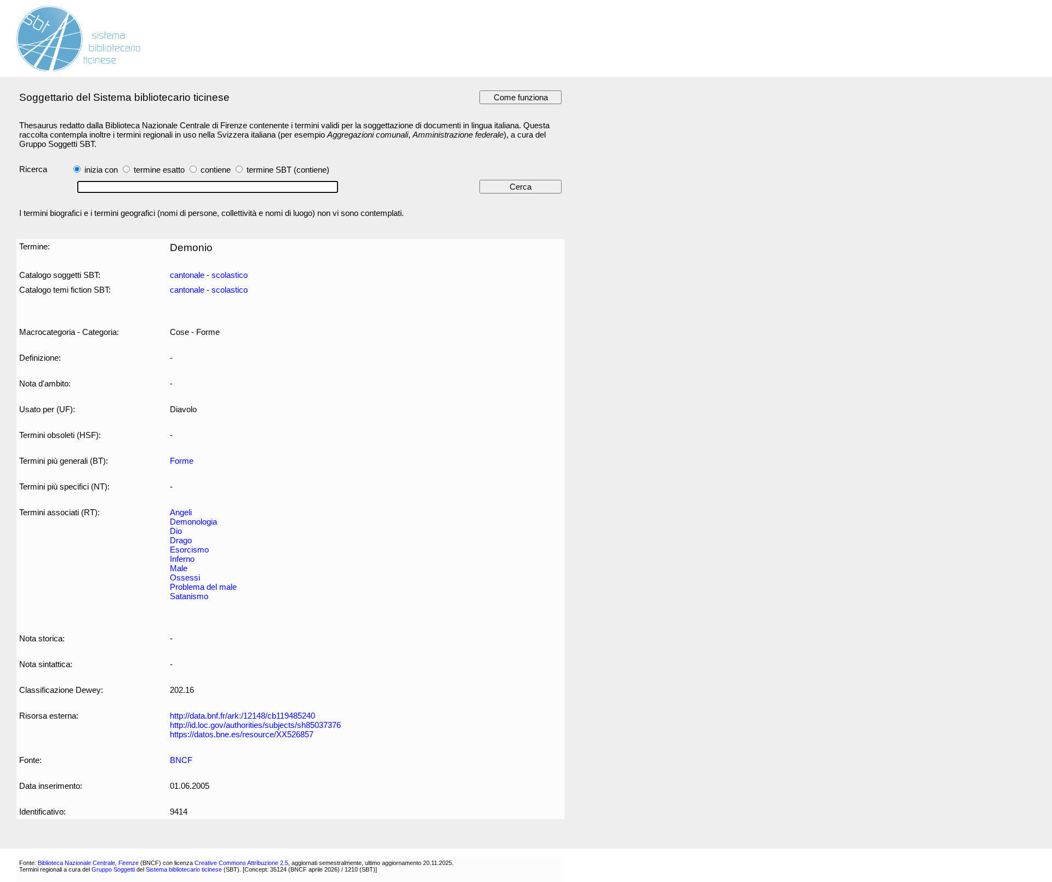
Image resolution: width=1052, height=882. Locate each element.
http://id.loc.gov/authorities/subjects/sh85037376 (255, 725)
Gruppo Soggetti (113, 869)
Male (178, 568)
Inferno (182, 559)
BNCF (181, 760)
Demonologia (193, 521)
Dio (176, 531)
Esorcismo (189, 549)
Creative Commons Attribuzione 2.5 (241, 863)
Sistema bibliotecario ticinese (184, 869)
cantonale (187, 275)
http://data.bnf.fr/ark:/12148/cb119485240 (242, 715)
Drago (181, 540)
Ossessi (185, 577)
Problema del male (203, 586)
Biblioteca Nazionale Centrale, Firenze (88, 863)
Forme (181, 460)
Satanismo (189, 596)
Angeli (181, 512)
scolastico (229, 275)
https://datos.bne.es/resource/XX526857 (241, 734)
